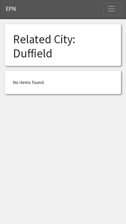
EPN (11, 8)
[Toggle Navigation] (111, 9)
